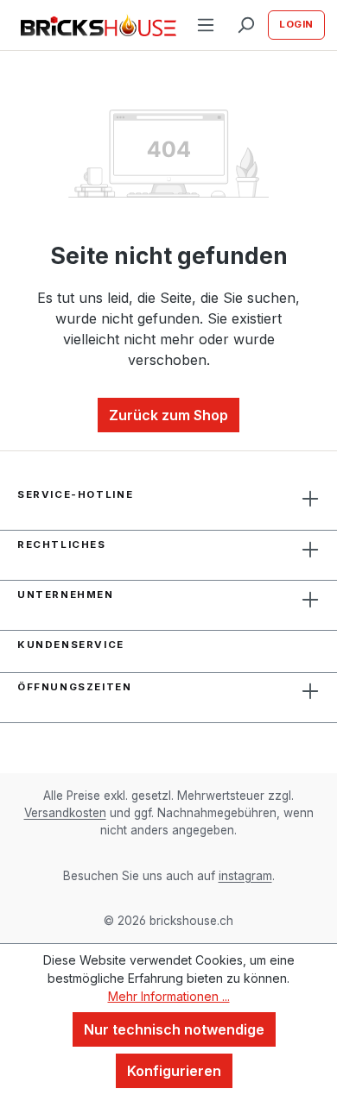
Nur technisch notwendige (174, 1029)
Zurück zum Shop (168, 415)
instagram (245, 876)
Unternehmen (65, 594)
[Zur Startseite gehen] (93, 25)
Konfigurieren (174, 1070)
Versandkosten (65, 813)
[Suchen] (245, 25)
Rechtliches (61, 544)
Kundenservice (70, 645)
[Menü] (205, 25)
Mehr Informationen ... (169, 996)
